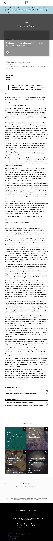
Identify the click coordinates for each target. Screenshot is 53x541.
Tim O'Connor (9, 61)
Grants (29, 510)
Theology (8, 79)
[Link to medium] (24, 490)
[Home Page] (26, 3)
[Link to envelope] (34, 490)
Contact (22, 510)
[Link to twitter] (19, 490)
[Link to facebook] (29, 490)
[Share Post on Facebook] (6, 71)
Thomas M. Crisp (10, 64)
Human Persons (9, 75)
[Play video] (7, 52)
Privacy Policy (12, 538)
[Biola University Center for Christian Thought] (13, 536)
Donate (35, 510)
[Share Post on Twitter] (9, 71)
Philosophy (8, 77)
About (16, 510)
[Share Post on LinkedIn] (12, 71)
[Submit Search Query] (5, 3)
